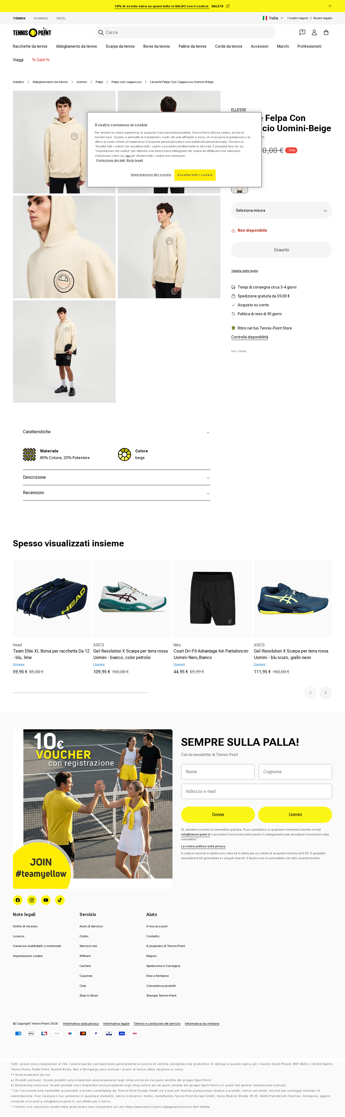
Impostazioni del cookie (151, 174)
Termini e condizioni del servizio (157, 1023)
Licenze (18, 936)
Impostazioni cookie (28, 956)
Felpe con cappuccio (127, 82)
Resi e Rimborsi (157, 976)
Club (83, 986)
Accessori (259, 46)
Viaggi (18, 60)
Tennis (19, 18)
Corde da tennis (228, 46)
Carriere (85, 966)
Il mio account (157, 926)
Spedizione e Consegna (163, 966)
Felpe (99, 82)
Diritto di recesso (25, 926)
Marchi (283, 46)
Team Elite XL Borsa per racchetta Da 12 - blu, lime (51, 654)
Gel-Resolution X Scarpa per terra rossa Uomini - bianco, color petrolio (130, 654)
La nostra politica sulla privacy (203, 846)
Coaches (86, 976)
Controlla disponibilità (249, 337)
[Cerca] (101, 33)
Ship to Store (89, 995)
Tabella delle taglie (244, 271)
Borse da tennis (156, 46)
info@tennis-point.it (195, 834)
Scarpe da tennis (120, 46)
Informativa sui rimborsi (202, 1023)
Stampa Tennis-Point (161, 995)
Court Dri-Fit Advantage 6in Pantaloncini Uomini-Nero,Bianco (211, 654)
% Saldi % (41, 60)
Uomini (82, 82)
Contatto (152, 936)
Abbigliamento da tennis (76, 46)
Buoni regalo (322, 18)
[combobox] (185, 32)
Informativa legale (116, 1023)
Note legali (134, 160)
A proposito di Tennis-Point (165, 946)
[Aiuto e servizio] (302, 32)
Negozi (151, 956)
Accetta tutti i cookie (195, 175)
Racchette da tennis (30, 46)
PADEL (61, 18)
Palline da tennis (192, 46)
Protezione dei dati (110, 160)
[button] (310, 692)
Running (41, 18)
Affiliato (85, 956)
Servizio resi (88, 946)
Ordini (84, 936)
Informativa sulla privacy (81, 1023)
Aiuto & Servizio (91, 926)
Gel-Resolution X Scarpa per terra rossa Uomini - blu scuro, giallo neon (291, 654)
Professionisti (309, 46)
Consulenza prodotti (161, 986)
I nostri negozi (298, 18)
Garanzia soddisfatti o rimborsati (37, 946)
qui (128, 156)
